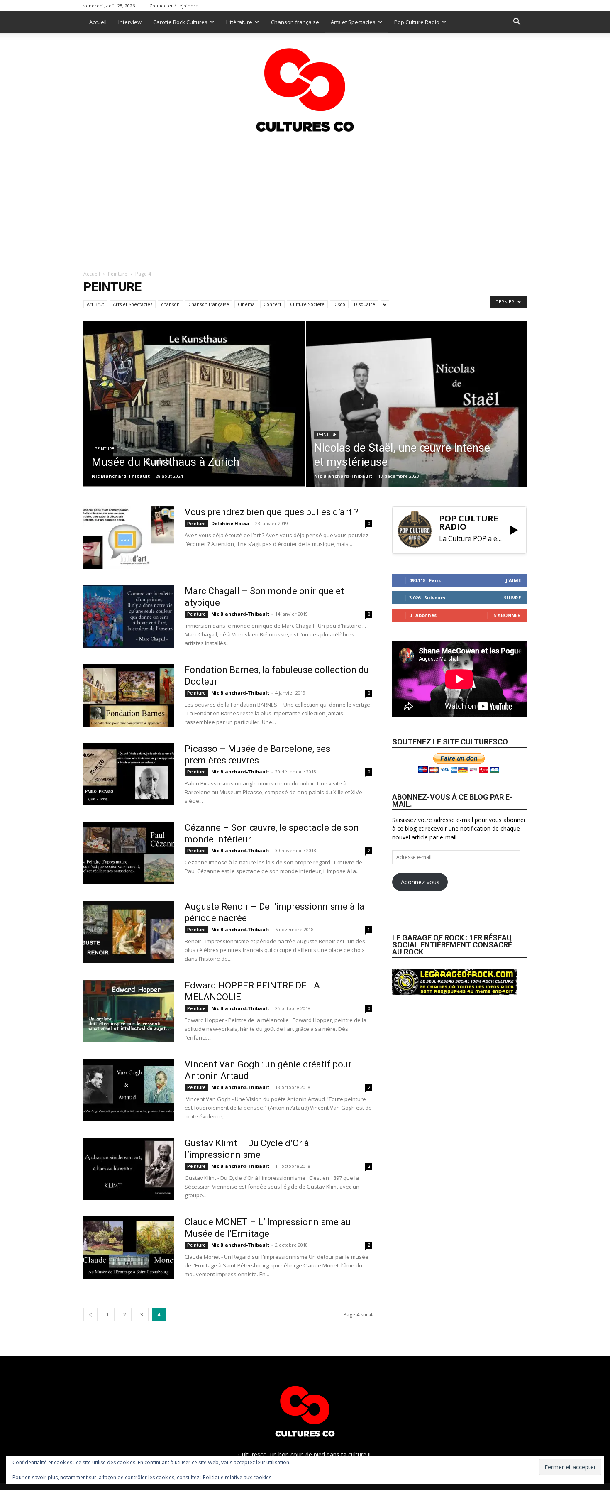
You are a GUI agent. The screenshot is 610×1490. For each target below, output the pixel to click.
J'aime (513, 580)
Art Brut (95, 304)
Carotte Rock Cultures (180, 22)
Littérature (239, 22)
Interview (130, 22)
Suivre (512, 598)
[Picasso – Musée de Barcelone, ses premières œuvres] (128, 774)
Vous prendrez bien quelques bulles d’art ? (272, 512)
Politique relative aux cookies (237, 1477)
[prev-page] (90, 1314)
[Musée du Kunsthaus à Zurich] (194, 403)
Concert (272, 304)
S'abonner (507, 615)
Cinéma (246, 304)
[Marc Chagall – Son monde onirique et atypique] (128, 616)
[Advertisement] (305, 199)
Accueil (98, 22)
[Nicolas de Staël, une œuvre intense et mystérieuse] (416, 417)
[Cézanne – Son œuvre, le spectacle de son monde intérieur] (128, 853)
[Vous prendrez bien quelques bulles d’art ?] (128, 537)
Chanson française (295, 22)
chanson (170, 304)
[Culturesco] (305, 85)
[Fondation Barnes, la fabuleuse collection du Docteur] (128, 695)
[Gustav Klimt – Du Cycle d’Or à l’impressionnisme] (128, 1169)
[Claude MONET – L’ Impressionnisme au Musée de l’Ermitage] (128, 1247)
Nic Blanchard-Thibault (121, 476)
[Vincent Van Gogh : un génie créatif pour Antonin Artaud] (128, 1090)
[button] (517, 23)
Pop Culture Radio (416, 22)
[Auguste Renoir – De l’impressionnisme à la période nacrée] (128, 932)
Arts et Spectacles (353, 22)
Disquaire (364, 304)
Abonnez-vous (420, 882)
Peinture (117, 273)
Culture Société (307, 304)
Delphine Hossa (230, 523)
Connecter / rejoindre (173, 5)
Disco (339, 304)
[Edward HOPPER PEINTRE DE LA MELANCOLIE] (128, 1011)
